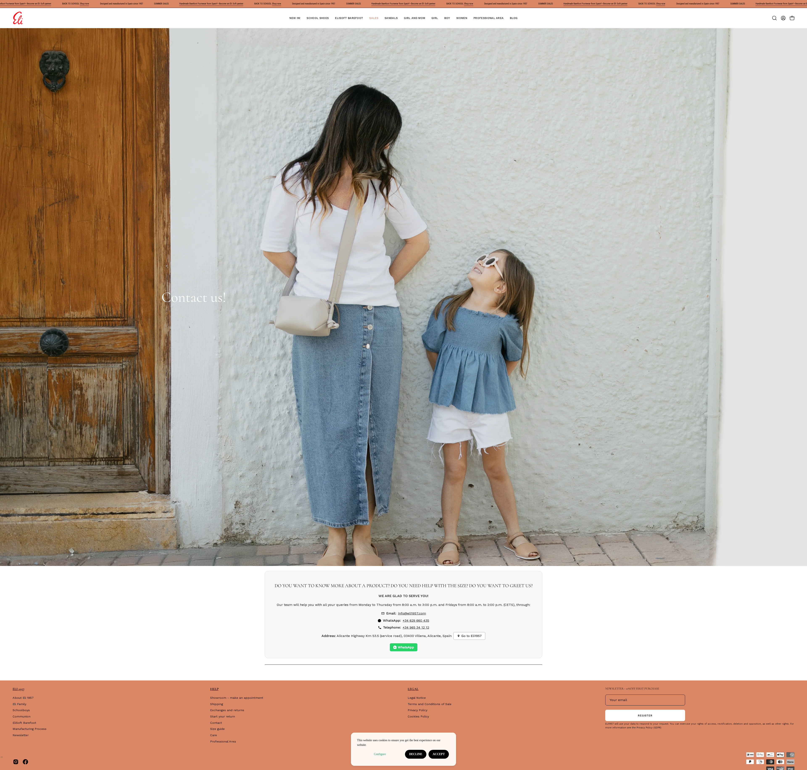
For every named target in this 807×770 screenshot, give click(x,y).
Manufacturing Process (29, 729)
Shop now (84, 3)
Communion (21, 716)
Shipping (216, 704)
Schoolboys (21, 710)
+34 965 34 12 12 (416, 627)
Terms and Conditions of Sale (429, 704)
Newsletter (21, 735)
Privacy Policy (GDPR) (649, 727)
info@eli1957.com (412, 613)
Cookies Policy (418, 716)
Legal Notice (417, 697)
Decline (415, 754)
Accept (439, 754)
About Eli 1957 (23, 697)
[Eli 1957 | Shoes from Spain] (18, 18)
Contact (216, 722)
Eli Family (19, 704)
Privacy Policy (417, 710)
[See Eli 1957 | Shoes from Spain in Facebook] (25, 762)
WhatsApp (406, 647)
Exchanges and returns (227, 710)
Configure (380, 754)
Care (213, 735)
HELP (214, 689)
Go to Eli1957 (471, 636)
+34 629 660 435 (416, 620)
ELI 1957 (18, 689)
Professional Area (223, 741)
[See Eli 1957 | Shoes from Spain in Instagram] (16, 762)
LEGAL (413, 689)
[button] (317, 18)
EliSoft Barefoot (24, 722)
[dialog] (403, 749)
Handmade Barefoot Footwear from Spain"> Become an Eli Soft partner (211, 3)
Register (645, 715)
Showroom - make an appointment (236, 697)
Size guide (217, 729)
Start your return (222, 716)
